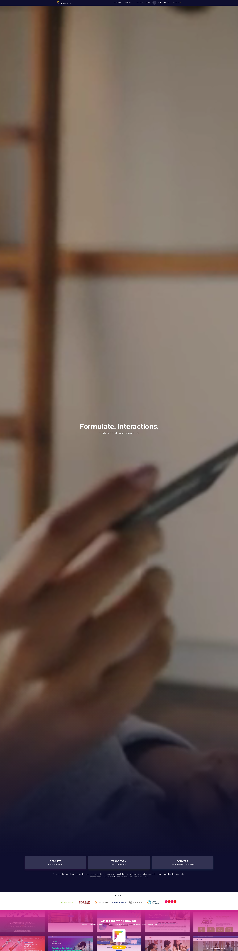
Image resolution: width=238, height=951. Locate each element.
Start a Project (163, 2)
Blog (148, 2)
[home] (64, 2)
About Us (139, 2)
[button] (128, 3)
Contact (176, 2)
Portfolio (117, 2)
